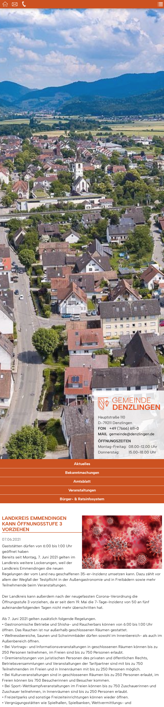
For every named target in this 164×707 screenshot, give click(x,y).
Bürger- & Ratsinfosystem (82, 499)
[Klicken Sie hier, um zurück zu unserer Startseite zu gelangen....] (129, 408)
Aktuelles (82, 463)
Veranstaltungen (82, 490)
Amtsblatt (82, 481)
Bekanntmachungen (82, 472)
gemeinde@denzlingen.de (131, 434)
